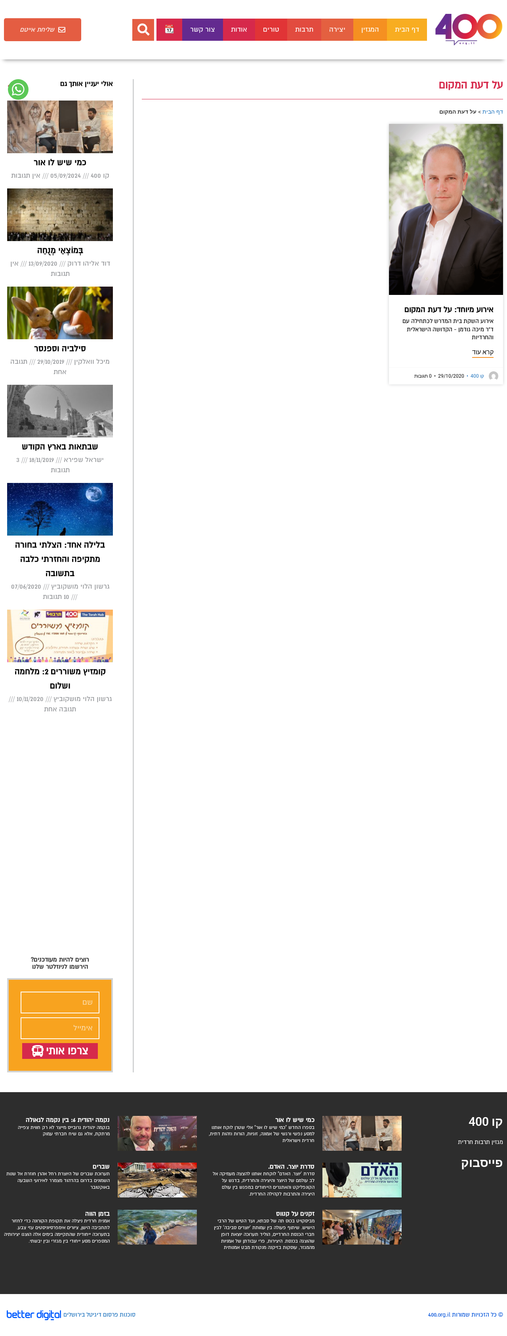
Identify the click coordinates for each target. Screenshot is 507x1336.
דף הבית (407, 29)
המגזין (370, 29)
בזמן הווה (97, 1214)
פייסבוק (482, 1163)
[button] (143, 30)
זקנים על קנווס (295, 1214)
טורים (271, 29)
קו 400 (475, 376)
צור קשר (202, 29)
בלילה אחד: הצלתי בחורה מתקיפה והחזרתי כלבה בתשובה (60, 559)
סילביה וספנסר (60, 348)
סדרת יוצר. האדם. (291, 1167)
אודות (239, 29)
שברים (101, 1167)
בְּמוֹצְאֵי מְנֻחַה (60, 250)
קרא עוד (483, 352)
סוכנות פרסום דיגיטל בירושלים (99, 1314)
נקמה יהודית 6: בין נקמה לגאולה (68, 1120)
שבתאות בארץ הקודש (60, 447)
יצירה (337, 29)
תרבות (304, 29)
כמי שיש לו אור (60, 162)
